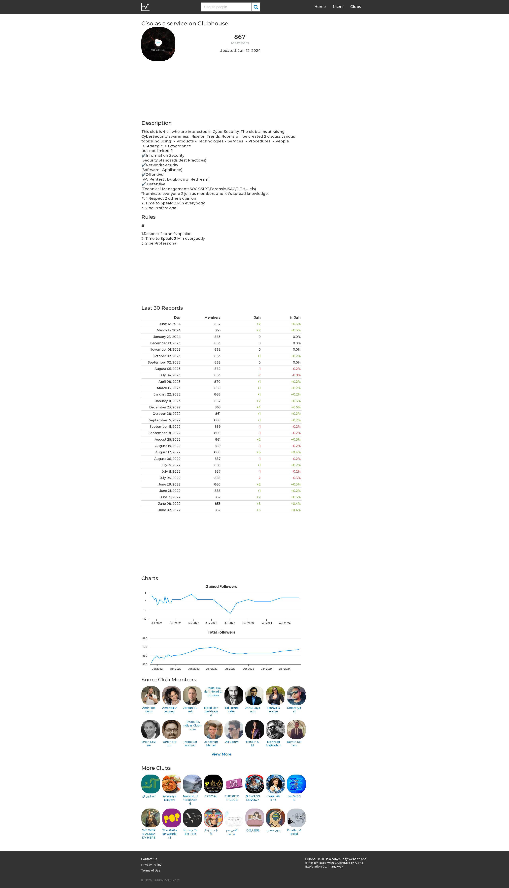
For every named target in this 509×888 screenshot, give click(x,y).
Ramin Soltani (294, 743)
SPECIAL (211, 796)
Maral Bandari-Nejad (211, 711)
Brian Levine (149, 743)
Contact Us (149, 859)
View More (221, 754)
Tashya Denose (273, 709)
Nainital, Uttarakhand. (190, 799)
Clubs (355, 7)
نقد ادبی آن (148, 796)
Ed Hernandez (232, 709)
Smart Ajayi (294, 709)
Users (338, 7)
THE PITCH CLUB (232, 798)
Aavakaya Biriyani (169, 798)
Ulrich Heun (169, 743)
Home (320, 7)
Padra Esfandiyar (190, 743)
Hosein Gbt (252, 743)
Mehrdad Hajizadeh (273, 743)
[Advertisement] (221, 92)
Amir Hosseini (148, 709)
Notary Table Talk (190, 832)
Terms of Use (150, 870)
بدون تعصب (273, 830)
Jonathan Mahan (211, 743)
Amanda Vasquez (169, 709)
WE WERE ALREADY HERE (148, 833)
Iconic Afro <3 (273, 798)
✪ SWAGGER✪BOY (253, 798)
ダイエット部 (211, 832)
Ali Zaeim (232, 742)
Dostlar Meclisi (294, 832)
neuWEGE (294, 798)
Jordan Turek (190, 709)
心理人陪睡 (253, 830)
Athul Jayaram (252, 709)
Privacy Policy (151, 865)
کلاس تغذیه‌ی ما (232, 832)
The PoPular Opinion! (169, 833)
